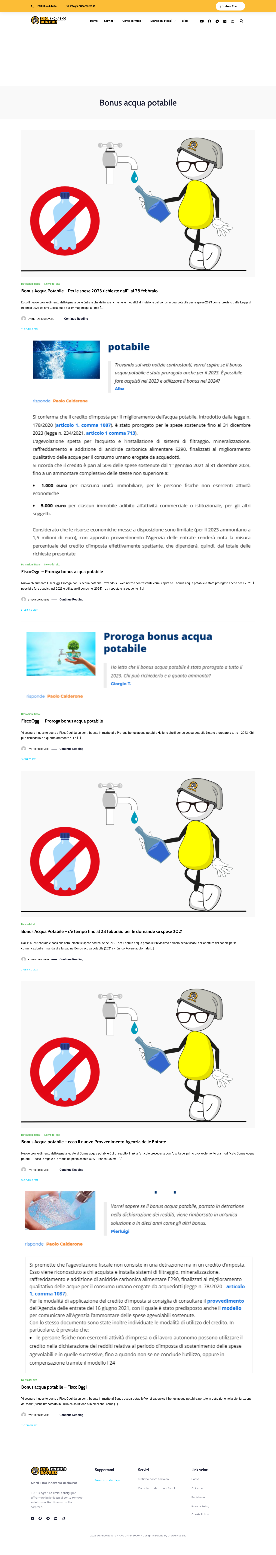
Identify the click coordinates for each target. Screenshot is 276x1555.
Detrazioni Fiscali (161, 20)
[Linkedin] (225, 21)
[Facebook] (209, 21)
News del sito (52, 283)
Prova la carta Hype (107, 1480)
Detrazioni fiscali (31, 283)
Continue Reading (76, 318)
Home (94, 20)
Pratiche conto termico (153, 1479)
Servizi (108, 20)
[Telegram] (217, 21)
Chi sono (197, 1488)
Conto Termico (131, 20)
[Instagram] (232, 21)
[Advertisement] (138, 58)
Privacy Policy (200, 1506)
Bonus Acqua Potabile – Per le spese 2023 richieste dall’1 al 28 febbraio (89, 290)
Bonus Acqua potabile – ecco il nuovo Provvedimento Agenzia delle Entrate (93, 1141)
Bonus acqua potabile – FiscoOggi (54, 1387)
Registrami (198, 1497)
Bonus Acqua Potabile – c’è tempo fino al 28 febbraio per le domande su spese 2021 (102, 931)
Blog (185, 20)
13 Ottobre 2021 (29, 1425)
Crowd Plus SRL (177, 1535)
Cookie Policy (200, 1514)
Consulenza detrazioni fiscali (156, 1488)
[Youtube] (201, 21)
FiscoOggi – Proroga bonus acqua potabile (62, 571)
